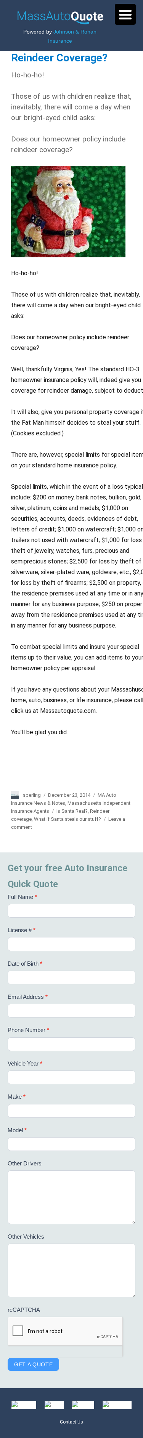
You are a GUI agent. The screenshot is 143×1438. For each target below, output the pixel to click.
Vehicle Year (25, 1063)
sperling (32, 795)
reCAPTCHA (24, 1309)
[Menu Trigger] (125, 14)
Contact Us (71, 1421)
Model (17, 1130)
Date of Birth (25, 963)
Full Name (22, 897)
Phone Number (28, 1030)
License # (21, 930)
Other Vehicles (26, 1236)
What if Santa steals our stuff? (67, 819)
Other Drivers (25, 1163)
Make (17, 1096)
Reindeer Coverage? (59, 57)
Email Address (28, 996)
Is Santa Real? (72, 811)
